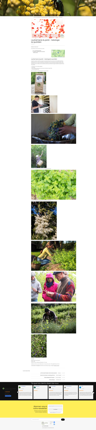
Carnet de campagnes (58, 375)
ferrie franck (36, 386)
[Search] (63, 420)
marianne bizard (21, 386)
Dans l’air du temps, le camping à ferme (47, 375)
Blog (33, 11)
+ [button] (52, 50)
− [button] (52, 51)
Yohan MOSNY (67, 386)
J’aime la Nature (52, 379)
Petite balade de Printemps (49, 377)
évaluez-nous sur (7, 395)
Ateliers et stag (56, 365)
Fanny (80, 386)
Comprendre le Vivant (58, 379)
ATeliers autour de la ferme (41, 51)
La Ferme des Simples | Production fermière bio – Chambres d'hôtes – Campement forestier (10, 389)
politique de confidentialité (53, 412)
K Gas (50, 386)
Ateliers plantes (35, 52)
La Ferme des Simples (38, 50)
